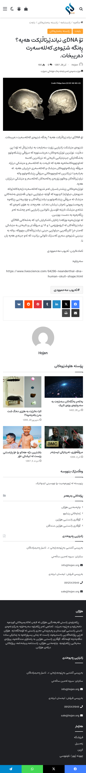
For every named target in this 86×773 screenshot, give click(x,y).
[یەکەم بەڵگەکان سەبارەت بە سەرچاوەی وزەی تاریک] (64, 387)
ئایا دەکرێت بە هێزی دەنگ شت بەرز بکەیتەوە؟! (24, 413)
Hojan (75, 65)
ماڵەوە (77, 22)
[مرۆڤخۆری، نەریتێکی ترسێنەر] (64, 437)
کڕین (80, 749)
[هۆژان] (70, 9)
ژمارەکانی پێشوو (72, 513)
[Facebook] (75, 304)
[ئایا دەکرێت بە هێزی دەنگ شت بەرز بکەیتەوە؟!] (22, 392)
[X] (66, 304)
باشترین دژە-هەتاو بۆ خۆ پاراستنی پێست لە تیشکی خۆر (22, 454)
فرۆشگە (78, 737)
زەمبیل (79, 743)
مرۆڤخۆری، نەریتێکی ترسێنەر (66, 452)
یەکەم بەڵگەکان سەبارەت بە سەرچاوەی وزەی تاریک (67, 403)
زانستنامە (65, 22)
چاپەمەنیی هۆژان (71, 507)
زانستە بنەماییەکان (48, 22)
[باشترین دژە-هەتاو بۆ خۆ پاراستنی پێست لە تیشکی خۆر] (22, 437)
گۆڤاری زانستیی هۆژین (68, 520)
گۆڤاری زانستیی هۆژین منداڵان (63, 526)
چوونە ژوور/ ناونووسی (71, 755)
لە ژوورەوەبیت (66, 483)
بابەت (32, 22)
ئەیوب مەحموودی (65, 290)
